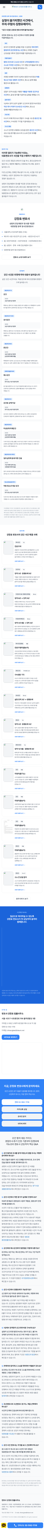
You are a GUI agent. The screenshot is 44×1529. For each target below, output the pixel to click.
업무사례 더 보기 (22, 899)
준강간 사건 (34, 130)
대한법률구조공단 (8, 1434)
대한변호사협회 (7, 1472)
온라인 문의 (22, 1116)
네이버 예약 (22, 1124)
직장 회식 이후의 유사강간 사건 (15, 107)
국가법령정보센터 (27, 1278)
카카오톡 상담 (22, 1109)
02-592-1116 (8, 1512)
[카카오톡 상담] (4, 1525)
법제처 (4, 1396)
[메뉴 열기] (4, 7)
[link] (22, 551)
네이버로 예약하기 (10, 1037)
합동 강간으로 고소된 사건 (13, 62)
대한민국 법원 (30, 1355)
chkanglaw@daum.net (26, 1512)
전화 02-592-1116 (22, 1102)
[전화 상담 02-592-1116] (40, 7)
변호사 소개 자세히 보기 (22, 257)
